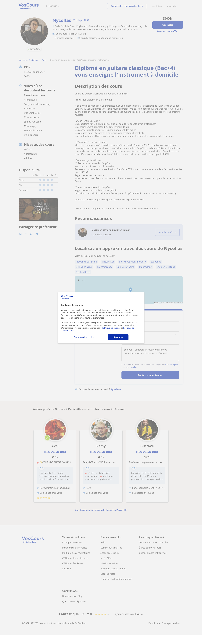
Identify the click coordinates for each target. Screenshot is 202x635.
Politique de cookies (111, 328)
